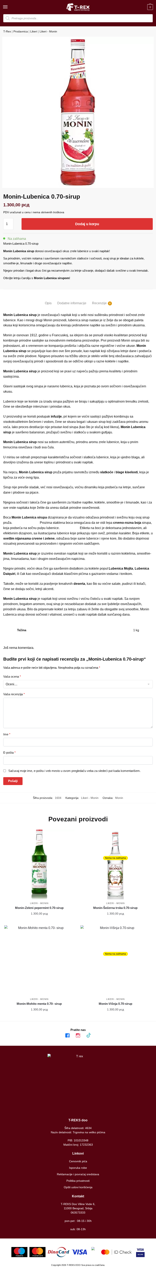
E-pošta (9, 752)
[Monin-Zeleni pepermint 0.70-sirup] (39, 865)
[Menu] (9, 7)
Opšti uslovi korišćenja (78, 1187)
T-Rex (7, 31)
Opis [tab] (48, 303)
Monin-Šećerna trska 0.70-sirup (115, 908)
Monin (119, 797)
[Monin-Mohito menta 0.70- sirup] (39, 960)
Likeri (33, 31)
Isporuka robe (78, 1167)
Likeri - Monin (48, 31)
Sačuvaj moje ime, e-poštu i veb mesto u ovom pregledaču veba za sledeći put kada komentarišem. (74, 770)
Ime (6, 734)
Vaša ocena (12, 676)
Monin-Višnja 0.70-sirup (115, 1003)
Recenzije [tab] (99, 303)
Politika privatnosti (78, 1180)
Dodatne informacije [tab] (71, 303)
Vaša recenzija (14, 694)
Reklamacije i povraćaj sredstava (78, 1174)
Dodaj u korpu (87, 224)
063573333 (78, 1212)
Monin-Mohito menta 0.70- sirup (39, 1003)
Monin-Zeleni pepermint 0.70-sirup (39, 908)
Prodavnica (20, 31)
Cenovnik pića (78, 1161)
